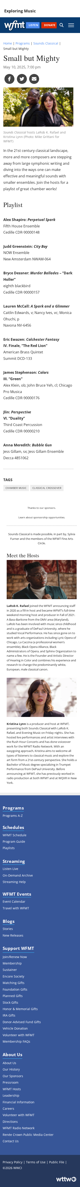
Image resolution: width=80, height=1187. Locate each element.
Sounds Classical (45, 43)
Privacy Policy (12, 1162)
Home (7, 43)
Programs (23, 43)
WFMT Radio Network (38, 746)
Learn (21, 517)
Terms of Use (36, 1162)
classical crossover (46, 488)
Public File (56, 1162)
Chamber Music (16, 488)
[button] (62, 25)
